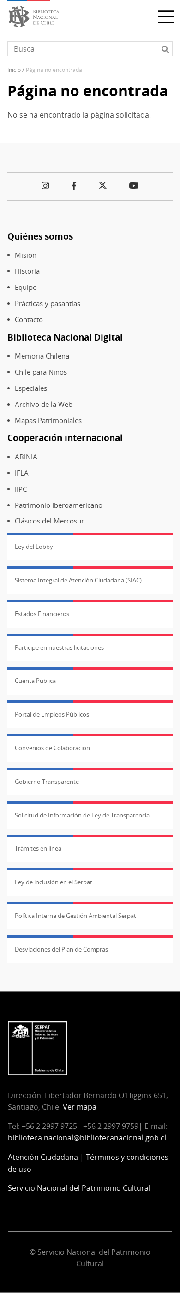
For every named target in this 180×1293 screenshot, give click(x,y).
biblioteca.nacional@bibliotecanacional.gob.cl (87, 1138)
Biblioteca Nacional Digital (65, 337)
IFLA (22, 473)
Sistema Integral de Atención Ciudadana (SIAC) (78, 580)
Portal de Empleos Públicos (52, 714)
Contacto (29, 319)
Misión (25, 255)
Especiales (31, 388)
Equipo (26, 287)
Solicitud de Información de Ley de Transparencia (82, 815)
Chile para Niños (41, 372)
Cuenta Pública (35, 680)
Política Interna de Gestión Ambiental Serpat (75, 915)
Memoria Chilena (42, 356)
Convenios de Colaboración (52, 748)
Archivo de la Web (43, 404)
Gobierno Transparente (47, 781)
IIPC (21, 489)
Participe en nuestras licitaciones (59, 647)
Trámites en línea (38, 848)
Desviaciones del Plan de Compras (61, 949)
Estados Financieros (42, 614)
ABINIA (26, 457)
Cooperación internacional (65, 437)
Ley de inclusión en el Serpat (53, 882)
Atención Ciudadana (43, 1157)
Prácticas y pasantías (47, 303)
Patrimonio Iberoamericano (58, 505)
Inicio (14, 70)
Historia (27, 271)
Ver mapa (79, 1107)
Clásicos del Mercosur (49, 521)
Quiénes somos (40, 236)
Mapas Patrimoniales (48, 420)
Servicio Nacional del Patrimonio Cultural (79, 1188)
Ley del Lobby (34, 546)
